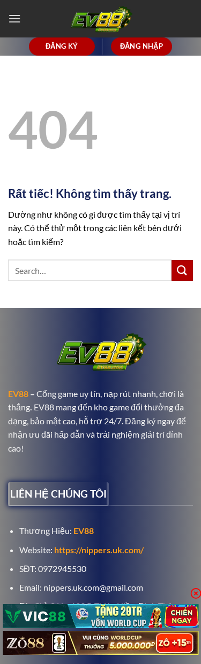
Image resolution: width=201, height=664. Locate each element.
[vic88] (100, 616)
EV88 (18, 393)
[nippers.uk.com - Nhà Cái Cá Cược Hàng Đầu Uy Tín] (100, 18)
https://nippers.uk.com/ (99, 550)
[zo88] (100, 643)
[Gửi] (182, 270)
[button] (14, 18)
